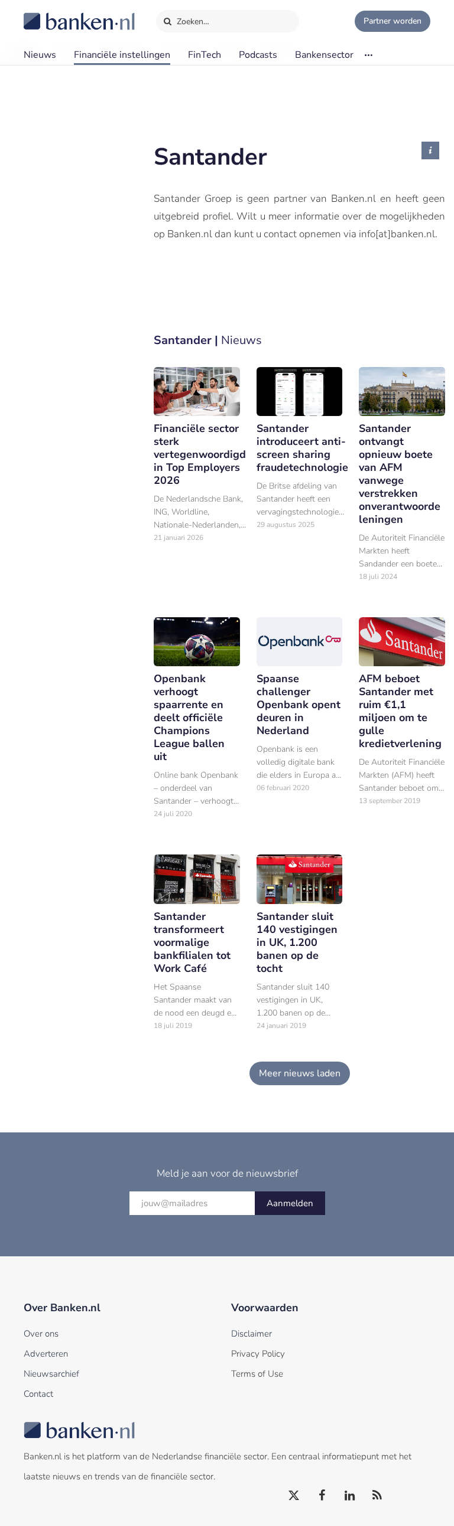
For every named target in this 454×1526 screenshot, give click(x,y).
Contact (38, 1394)
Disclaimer (251, 1334)
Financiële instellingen (122, 54)
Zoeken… (191, 21)
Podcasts (258, 54)
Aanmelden (290, 1203)
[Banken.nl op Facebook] (322, 1495)
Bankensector (324, 54)
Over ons (41, 1334)
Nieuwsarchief (51, 1374)
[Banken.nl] (50, 13)
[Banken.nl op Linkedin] (349, 1495)
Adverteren (46, 1354)
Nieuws (40, 54)
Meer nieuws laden (299, 1073)
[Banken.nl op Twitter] (294, 1495)
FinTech (204, 54)
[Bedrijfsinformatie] (430, 150)
